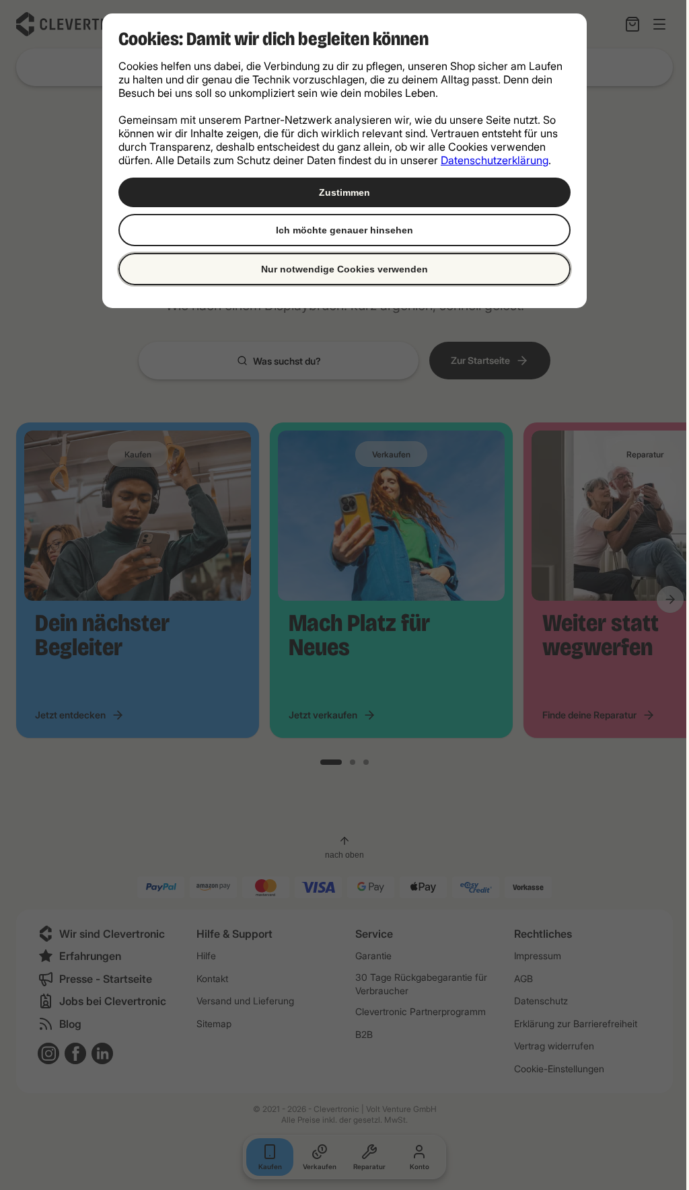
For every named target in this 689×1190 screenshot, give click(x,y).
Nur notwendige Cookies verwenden (344, 269)
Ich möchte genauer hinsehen (344, 230)
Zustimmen (344, 192)
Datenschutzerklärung (494, 160)
